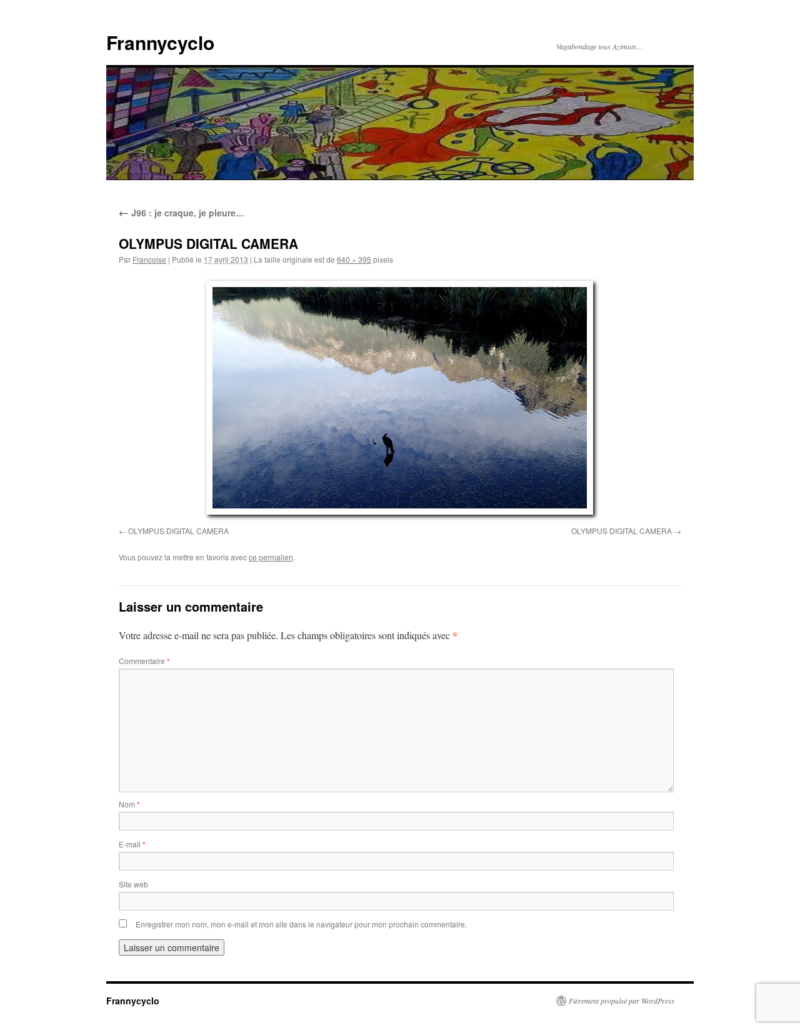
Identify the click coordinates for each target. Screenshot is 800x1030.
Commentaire (144, 660)
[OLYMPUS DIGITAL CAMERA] (400, 398)
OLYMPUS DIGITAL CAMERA (178, 530)
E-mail (132, 844)
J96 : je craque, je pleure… (181, 212)
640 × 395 (354, 259)
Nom (129, 804)
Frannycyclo (160, 42)
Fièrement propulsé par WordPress (621, 1001)
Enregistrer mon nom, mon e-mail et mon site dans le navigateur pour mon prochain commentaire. (301, 924)
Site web (133, 884)
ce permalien (271, 557)
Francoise (149, 259)
